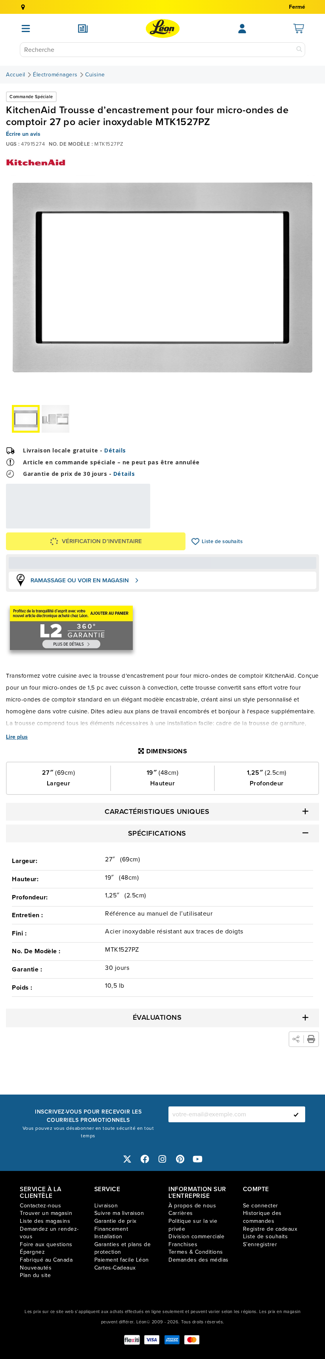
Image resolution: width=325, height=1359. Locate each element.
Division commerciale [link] (196, 1236)
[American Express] (172, 1340)
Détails (115, 450)
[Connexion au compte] (242, 28)
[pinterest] (180, 1159)
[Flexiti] (132, 1340)
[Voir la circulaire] (83, 28)
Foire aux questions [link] (46, 1244)
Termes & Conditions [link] (195, 1252)
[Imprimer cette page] (311, 1039)
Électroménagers (55, 75)
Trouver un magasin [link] (46, 1213)
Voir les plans (123, 523)
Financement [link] (111, 1229)
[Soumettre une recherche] (299, 50)
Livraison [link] (106, 1205)
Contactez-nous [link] (40, 1205)
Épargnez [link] (32, 1252)
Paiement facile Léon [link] (121, 1260)
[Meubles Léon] (163, 28)
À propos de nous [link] (192, 1205)
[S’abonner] (296, 1114)
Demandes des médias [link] (198, 1260)
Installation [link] (108, 1236)
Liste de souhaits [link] (265, 1236)
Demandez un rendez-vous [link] (49, 1233)
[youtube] (198, 1159)
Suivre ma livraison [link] (119, 1213)
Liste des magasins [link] (45, 1221)
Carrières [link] (180, 1213)
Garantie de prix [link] (115, 1221)
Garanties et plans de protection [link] (122, 1248)
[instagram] (162, 1159)
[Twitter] (127, 1159)
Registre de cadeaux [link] (270, 1229)
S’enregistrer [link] (260, 1244)
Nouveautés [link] (36, 1268)
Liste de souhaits (195, 541)
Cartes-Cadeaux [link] (115, 1268)
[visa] (152, 1340)
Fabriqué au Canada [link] (46, 1260)
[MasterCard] (192, 1340)
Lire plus (17, 737)
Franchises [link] (182, 1244)
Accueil (15, 75)
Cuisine (95, 75)
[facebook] (145, 1159)
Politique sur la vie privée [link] (192, 1225)
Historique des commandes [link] (262, 1217)
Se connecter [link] (260, 1205)
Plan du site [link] (35, 1275)
